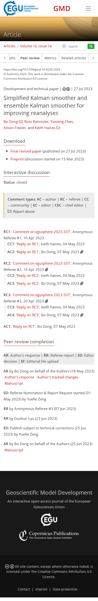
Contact (24, 589)
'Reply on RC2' (27, 275)
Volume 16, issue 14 (36, 46)
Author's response (19, 377)
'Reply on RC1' (27, 243)
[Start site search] (91, 46)
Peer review (29, 58)
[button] (64, 46)
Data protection (65, 589)
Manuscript (14, 383)
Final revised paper (26, 151)
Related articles (73, 58)
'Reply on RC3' (27, 307)
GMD (61, 8)
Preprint (17, 159)
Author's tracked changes (57, 377)
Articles (9, 46)
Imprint (41, 589)
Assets (10, 58)
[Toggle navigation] (88, 8)
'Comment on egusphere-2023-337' (41, 231)
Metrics (50, 58)
